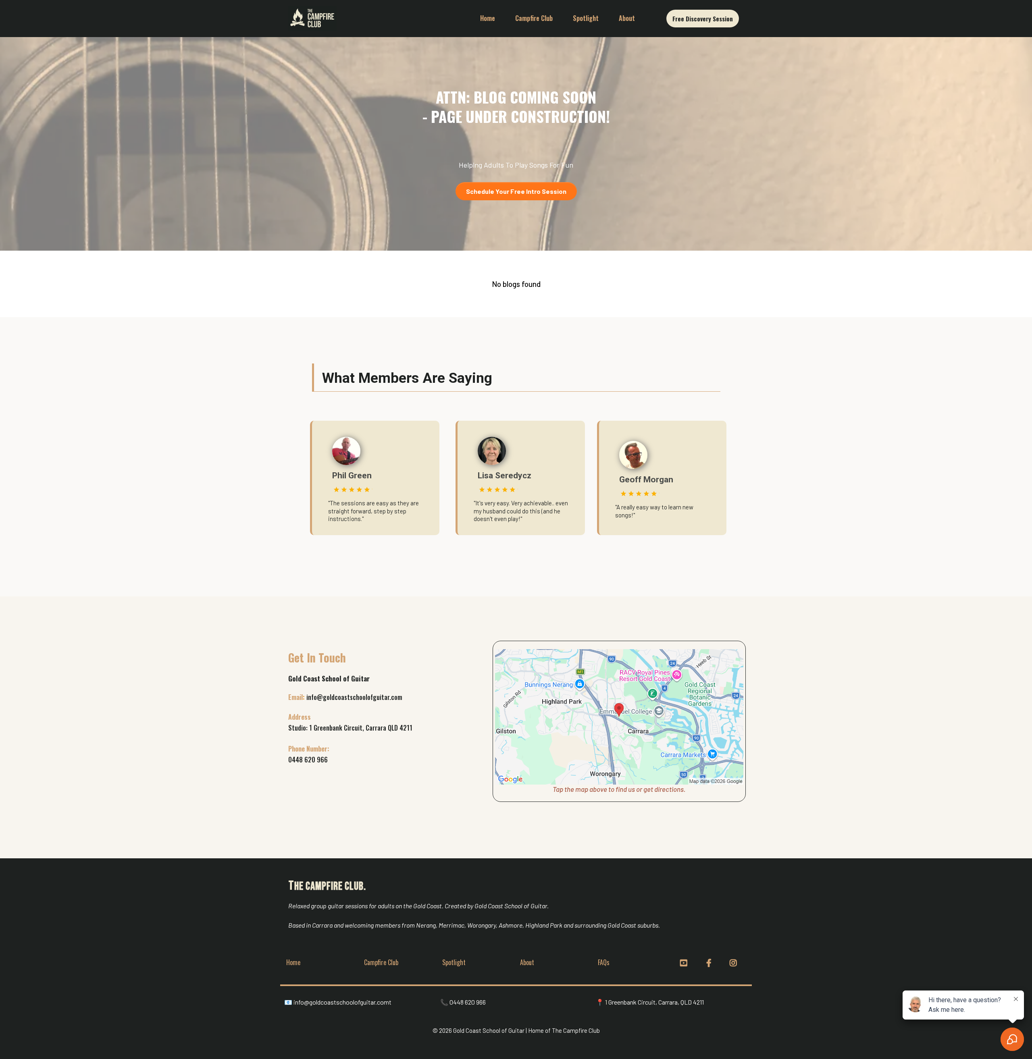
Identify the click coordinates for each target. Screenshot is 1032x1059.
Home (487, 18)
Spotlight (586, 18)
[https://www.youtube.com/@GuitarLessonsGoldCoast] (684, 962)
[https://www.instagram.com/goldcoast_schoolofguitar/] (734, 962)
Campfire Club (534, 18)
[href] (619, 717)
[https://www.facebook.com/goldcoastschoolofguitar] (711, 962)
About (627, 18)
